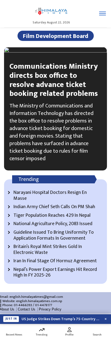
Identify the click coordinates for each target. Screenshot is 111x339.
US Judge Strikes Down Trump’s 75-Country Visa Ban (61, 319)
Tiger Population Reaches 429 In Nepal (52, 216)
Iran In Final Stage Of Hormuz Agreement (55, 261)
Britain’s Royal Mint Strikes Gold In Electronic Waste (47, 250)
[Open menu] (102, 13)
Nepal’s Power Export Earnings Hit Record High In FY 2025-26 (55, 272)
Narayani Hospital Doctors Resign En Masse (50, 195)
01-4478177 (43, 305)
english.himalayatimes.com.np (39, 301)
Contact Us (26, 309)
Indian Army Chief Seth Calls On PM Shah (54, 207)
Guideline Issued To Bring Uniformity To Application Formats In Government (53, 235)
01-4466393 (23, 305)
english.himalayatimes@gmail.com (36, 297)
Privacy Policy (50, 309)
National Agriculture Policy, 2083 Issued (52, 224)
